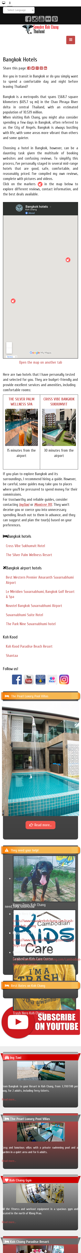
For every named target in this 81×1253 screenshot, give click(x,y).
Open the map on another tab (40, 362)
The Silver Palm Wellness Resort (29, 555)
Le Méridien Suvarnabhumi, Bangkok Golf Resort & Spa (40, 594)
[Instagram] (64, 679)
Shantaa (12, 655)
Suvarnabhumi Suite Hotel (24, 615)
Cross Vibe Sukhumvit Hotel (25, 546)
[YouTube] (29, 679)
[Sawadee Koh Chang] (40, 29)
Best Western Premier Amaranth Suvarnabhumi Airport (40, 580)
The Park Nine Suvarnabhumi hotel (31, 624)
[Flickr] (52, 679)
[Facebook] (17, 679)
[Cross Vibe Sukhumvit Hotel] (59, 427)
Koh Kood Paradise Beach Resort (29, 646)
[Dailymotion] (40, 679)
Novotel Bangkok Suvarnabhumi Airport (34, 606)
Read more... (9, 1099)
